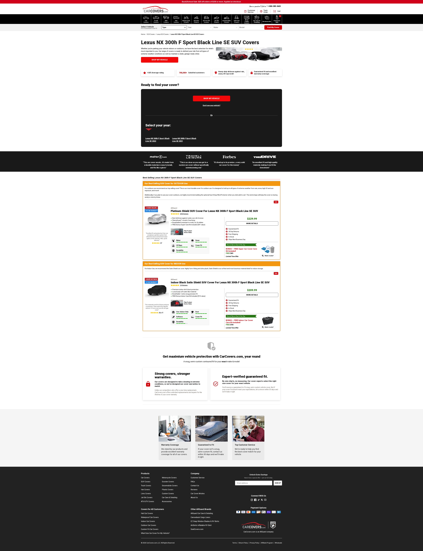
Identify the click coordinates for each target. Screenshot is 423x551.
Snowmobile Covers (169, 486)
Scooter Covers (168, 482)
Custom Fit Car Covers (149, 529)
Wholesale (278, 543)
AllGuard (263, 532)
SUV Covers (151, 34)
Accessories (167, 501)
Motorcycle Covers (169, 478)
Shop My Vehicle (160, 60)
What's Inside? (269, 256)
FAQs (193, 482)
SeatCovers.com (197, 529)
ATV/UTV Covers (147, 501)
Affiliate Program (267, 543)
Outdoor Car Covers (148, 525)
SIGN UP (278, 483)
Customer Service (197, 478)
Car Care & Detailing (169, 497)
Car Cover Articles (198, 493)
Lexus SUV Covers (163, 34)
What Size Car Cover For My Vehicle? (155, 533)
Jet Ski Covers (146, 497)
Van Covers (145, 490)
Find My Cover (273, 27)
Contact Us (195, 486)
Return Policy (243, 543)
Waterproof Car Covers (150, 517)
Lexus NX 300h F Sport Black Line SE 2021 (184, 139)
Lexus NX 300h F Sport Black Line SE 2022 (157, 139)
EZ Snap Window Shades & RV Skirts (205, 521)
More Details (252, 223)
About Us (194, 497)
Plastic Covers (167, 490)
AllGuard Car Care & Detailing (202, 513)
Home (143, 34)
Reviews (194, 490)
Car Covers (145, 478)
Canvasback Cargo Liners (200, 517)
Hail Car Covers (147, 513)
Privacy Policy (254, 543)
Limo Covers (146, 493)
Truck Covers (146, 486)
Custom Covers (168, 493)
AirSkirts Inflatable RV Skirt (201, 525)
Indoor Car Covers (148, 521)
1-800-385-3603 (274, 6)
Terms (234, 543)
